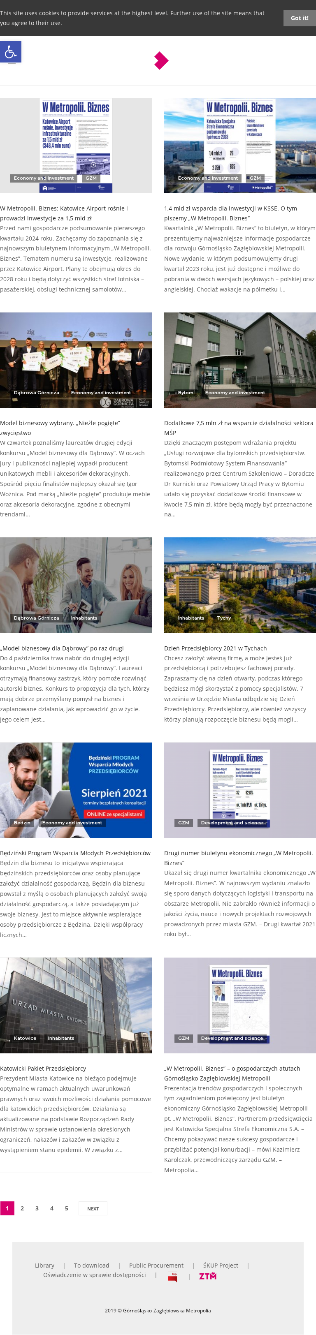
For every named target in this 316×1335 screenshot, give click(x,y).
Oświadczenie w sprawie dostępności (94, 1275)
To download (91, 1265)
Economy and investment (44, 178)
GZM (91, 178)
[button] (10, 51)
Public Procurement (156, 1265)
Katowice (25, 1038)
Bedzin (22, 823)
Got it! (300, 18)
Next (93, 1208)
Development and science (232, 823)
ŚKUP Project (220, 1265)
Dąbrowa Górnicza (36, 393)
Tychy (223, 618)
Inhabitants (84, 618)
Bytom (185, 393)
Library (44, 1265)
